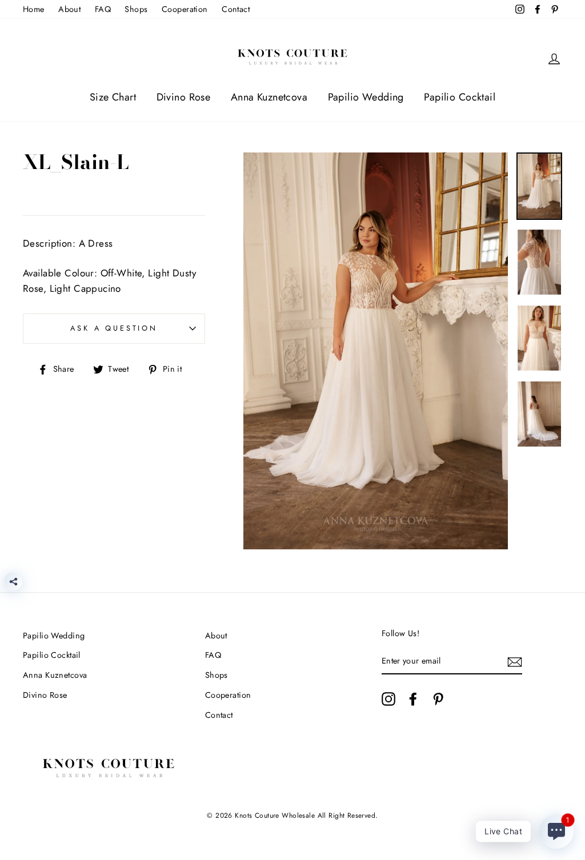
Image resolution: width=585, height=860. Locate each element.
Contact (236, 9)
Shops (136, 9)
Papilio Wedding (366, 97)
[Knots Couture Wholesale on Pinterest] (438, 699)
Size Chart (113, 97)
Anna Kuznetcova (269, 97)
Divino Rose (184, 97)
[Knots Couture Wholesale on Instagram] (388, 699)
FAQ (103, 9)
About (69, 9)
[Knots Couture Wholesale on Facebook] (413, 699)
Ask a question (114, 328)
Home (34, 9)
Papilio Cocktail (459, 97)
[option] (375, 350)
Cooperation (185, 9)
